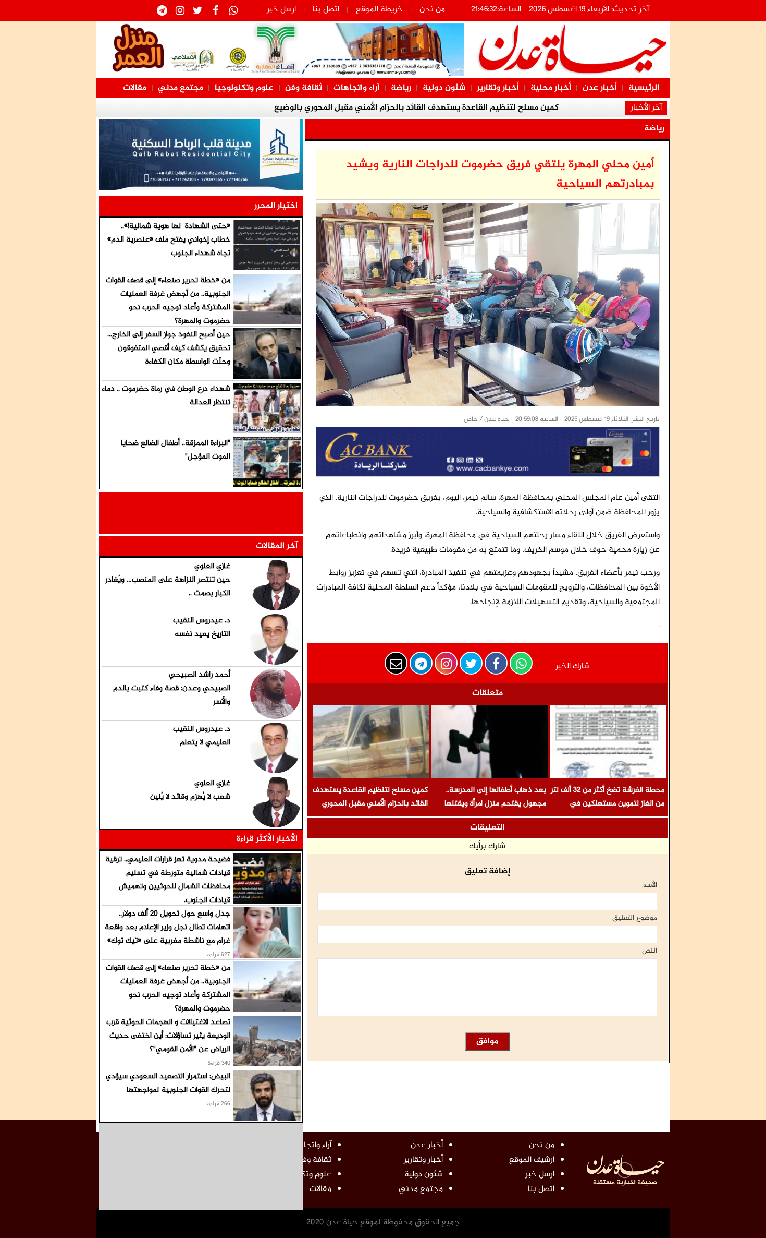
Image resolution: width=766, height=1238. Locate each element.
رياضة (401, 88)
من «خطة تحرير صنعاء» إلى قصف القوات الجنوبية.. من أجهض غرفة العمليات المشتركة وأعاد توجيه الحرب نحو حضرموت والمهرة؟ (168, 301)
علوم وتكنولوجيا (244, 88)
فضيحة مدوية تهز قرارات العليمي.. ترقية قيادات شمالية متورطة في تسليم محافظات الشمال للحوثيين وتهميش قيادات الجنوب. (167, 880)
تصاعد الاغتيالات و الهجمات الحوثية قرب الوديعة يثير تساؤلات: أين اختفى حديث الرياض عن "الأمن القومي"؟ (168, 1036)
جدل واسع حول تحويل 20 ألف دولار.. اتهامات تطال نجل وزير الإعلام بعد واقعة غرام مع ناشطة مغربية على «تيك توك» (167, 927)
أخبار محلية (550, 88)
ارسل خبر (281, 10)
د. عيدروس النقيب (201, 620)
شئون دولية (444, 88)
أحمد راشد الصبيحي (199, 674)
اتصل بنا (326, 10)
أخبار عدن (600, 88)
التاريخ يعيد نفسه (202, 634)
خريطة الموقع (379, 10)
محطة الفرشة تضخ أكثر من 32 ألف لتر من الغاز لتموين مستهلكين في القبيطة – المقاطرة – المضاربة (607, 804)
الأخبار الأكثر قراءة (267, 839)
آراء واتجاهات (356, 88)
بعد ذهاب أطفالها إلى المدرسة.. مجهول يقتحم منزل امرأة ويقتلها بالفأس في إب (495, 804)
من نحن (432, 10)
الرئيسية (643, 88)
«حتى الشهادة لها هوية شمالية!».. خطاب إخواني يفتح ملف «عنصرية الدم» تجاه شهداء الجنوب (168, 240)
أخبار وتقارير (498, 88)
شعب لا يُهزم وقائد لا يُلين (190, 796)
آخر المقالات (277, 546)
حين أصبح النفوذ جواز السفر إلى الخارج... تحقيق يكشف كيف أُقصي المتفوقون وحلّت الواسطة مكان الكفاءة (168, 348)
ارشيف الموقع (531, 1160)
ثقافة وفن (303, 88)
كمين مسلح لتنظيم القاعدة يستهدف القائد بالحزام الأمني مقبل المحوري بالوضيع (370, 804)
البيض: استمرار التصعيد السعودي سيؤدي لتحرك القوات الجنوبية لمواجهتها (168, 1083)
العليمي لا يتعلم (205, 742)
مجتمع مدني (180, 88)
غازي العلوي (212, 566)
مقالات (134, 88)
